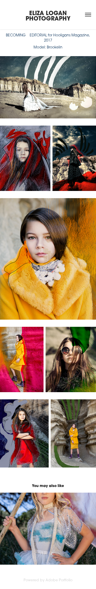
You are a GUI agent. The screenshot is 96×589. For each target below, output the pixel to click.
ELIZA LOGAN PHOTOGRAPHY (48, 15)
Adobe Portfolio (59, 580)
